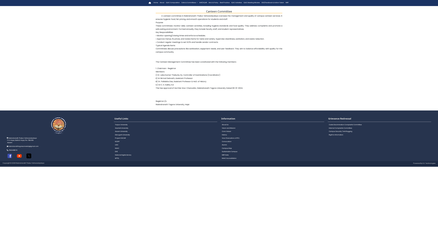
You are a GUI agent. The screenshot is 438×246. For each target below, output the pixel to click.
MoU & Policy (213, 2)
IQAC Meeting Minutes (252, 2)
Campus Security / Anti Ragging (340, 131)
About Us (225, 125)
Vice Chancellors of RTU (230, 138)
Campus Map (227, 148)
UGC (116, 145)
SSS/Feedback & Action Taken (273, 2)
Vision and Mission (228, 128)
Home (156, 2)
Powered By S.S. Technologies (424, 163)
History (224, 135)
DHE (116, 151)
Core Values (226, 131)
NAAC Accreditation (229, 158)
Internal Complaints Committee (340, 128)
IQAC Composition (173, 2)
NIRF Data (225, 155)
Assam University (121, 131)
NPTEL (117, 158)
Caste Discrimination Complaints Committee (345, 125)
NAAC (117, 148)
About (162, 2)
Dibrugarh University (122, 135)
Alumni (224, 145)
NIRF (287, 2)
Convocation (226, 141)
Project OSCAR (120, 138)
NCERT (117, 141)
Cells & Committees (188, 2)
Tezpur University (121, 125)
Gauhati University (121, 128)
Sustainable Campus (229, 151)
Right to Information (336, 135)
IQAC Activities (236, 2)
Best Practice (225, 2)
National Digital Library (123, 155)
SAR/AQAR (203, 2)
